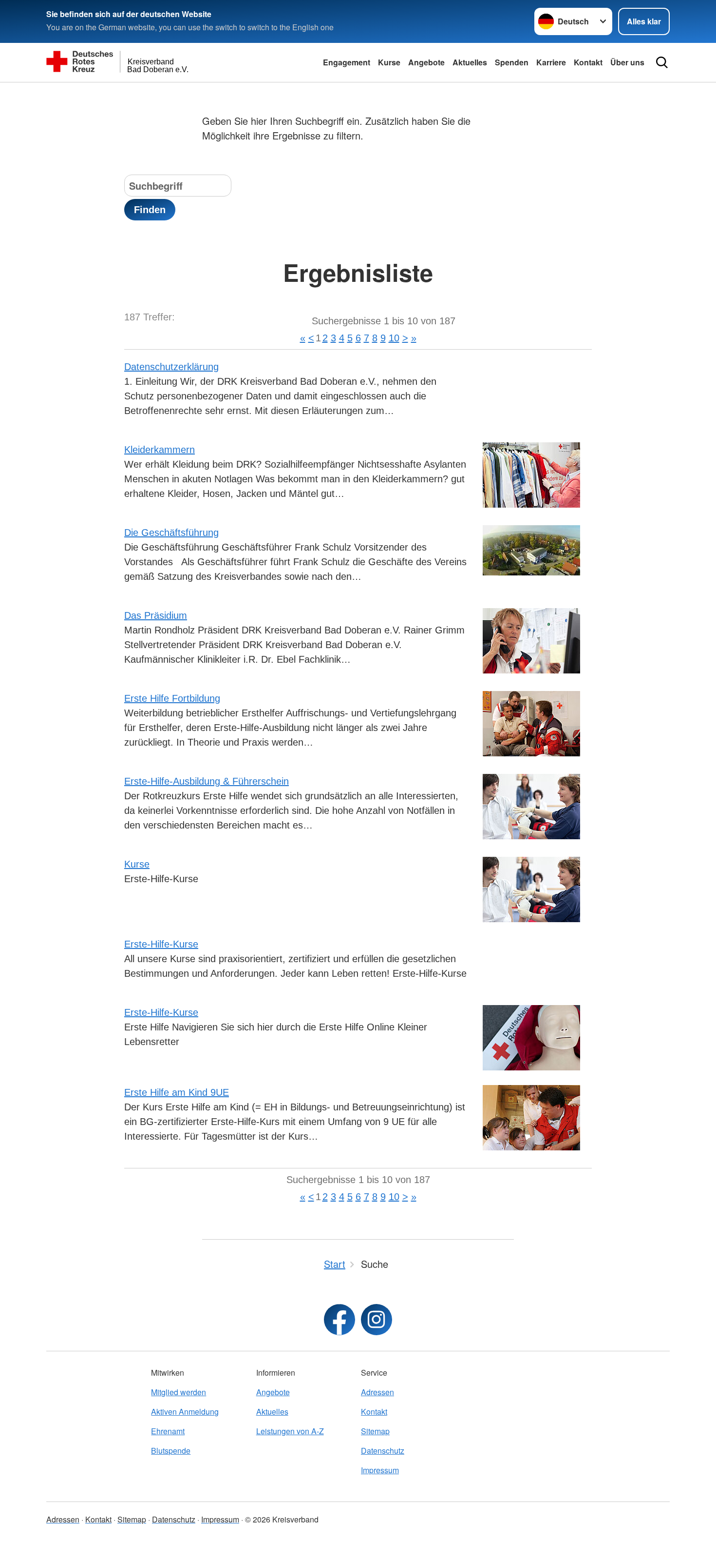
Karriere (551, 62)
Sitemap (375, 1431)
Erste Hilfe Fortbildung (172, 698)
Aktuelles (469, 62)
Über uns (627, 62)
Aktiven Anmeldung (185, 1411)
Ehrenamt (168, 1431)
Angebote (426, 62)
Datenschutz (382, 1450)
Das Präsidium (155, 615)
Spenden (511, 62)
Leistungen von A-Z (290, 1431)
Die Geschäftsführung (171, 532)
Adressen (377, 1392)
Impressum (380, 1470)
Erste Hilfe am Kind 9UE (176, 1092)
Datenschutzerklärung (171, 366)
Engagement (346, 62)
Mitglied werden (178, 1392)
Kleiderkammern (159, 449)
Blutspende (170, 1450)
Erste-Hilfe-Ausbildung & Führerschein (206, 781)
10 (394, 338)
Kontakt (588, 62)
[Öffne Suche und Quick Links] (662, 62)
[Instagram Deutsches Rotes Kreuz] (376, 1319)
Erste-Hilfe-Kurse (161, 944)
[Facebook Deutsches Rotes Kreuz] (339, 1319)
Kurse (389, 62)
